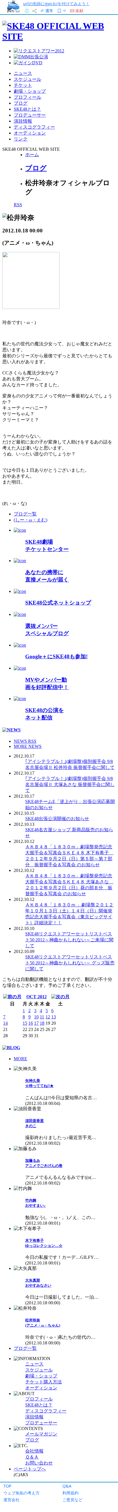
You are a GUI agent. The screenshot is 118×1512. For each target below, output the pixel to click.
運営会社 (11, 1499)
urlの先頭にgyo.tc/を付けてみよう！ (56, 3)
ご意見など (72, 1499)
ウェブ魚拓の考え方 (21, 1493)
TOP (7, 1486)
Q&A (66, 1486)
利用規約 (70, 1493)
